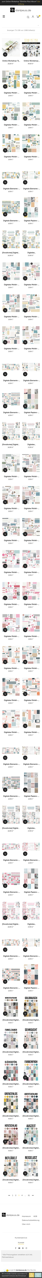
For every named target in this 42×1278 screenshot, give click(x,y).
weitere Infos (38, 1275)
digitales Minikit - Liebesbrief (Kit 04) (11, 605)
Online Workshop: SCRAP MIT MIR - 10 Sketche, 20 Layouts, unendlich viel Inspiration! (31, 61)
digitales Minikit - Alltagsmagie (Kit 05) (31, 669)
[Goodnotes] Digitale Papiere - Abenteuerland (31, 1116)
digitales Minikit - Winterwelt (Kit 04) (11, 509)
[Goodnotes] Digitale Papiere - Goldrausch (31, 1020)
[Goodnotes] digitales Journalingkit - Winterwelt (11, 828)
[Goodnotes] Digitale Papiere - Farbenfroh (31, 1084)
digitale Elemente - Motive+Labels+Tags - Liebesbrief (31, 860)
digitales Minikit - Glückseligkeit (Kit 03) (31, 317)
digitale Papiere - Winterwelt (31, 796)
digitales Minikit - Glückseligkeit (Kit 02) (11, 349)
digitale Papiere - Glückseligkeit (31, 413)
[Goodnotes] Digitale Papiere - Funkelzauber (11, 1052)
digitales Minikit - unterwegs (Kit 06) (11, 93)
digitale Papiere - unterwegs (31, 221)
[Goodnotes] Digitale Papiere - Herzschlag (11, 1148)
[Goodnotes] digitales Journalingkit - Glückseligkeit (11, 445)
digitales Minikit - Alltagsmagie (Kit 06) (10, 669)
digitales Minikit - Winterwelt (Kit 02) (11, 541)
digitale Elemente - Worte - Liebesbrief (11, 892)
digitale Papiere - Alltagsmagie (31, 988)
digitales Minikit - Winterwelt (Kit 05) (31, 477)
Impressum (26, 1216)
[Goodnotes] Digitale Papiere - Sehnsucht (31, 1052)
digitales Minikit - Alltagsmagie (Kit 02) (10, 733)
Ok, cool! (31, 1275)
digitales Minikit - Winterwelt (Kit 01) (31, 541)
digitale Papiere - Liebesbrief (31, 892)
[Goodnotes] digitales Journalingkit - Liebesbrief (11, 924)
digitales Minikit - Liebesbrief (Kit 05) (31, 573)
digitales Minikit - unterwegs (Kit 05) (31, 93)
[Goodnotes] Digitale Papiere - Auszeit (31, 1148)
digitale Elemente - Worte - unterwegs (11, 221)
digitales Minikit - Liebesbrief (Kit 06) (11, 573)
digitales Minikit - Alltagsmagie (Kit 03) (31, 701)
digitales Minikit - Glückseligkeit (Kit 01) (31, 349)
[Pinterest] (22, 1248)
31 (29, 1195)
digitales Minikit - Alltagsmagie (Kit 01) (31, 733)
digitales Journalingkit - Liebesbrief (31, 924)
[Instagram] (26, 1248)
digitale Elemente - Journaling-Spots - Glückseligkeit (11, 381)
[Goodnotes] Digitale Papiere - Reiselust (31, 1180)
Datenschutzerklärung (30, 1220)
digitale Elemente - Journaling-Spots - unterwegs (11, 189)
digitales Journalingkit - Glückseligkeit (31, 445)
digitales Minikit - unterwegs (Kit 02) (11, 157)
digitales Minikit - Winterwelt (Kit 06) (11, 477)
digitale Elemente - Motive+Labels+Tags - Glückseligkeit (31, 381)
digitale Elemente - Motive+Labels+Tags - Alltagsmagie (31, 956)
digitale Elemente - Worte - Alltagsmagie (11, 988)
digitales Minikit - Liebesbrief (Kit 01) (31, 637)
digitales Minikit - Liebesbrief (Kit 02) (11, 637)
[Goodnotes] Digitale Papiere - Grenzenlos (11, 1116)
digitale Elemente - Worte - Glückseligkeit (11, 413)
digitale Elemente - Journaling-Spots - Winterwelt (11, 764)
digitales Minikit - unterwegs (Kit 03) (31, 125)
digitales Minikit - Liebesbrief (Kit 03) (31, 605)
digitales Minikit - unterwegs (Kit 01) (31, 157)
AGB (35, 1216)
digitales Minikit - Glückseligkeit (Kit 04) (11, 317)
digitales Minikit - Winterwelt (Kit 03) (31, 509)
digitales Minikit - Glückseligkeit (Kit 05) (31, 285)
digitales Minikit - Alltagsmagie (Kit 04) (10, 701)
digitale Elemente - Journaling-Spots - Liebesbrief (11, 860)
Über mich (26, 1224)
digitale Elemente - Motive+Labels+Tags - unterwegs (31, 189)
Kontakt (21, 1242)
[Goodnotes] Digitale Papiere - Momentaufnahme (11, 1020)
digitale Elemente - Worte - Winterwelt (11, 796)
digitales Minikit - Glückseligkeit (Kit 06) (11, 285)
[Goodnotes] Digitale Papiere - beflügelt (11, 1180)
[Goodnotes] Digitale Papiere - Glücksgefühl (11, 1084)
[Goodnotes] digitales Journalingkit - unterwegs (11, 253)
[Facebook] (15, 1248)
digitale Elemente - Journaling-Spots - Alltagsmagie (11, 956)
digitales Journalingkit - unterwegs (31, 253)
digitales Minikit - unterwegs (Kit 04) (11, 125)
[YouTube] (19, 1248)
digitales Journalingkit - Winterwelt (31, 828)
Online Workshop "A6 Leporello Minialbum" (11, 61)
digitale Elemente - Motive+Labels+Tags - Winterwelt (31, 764)
